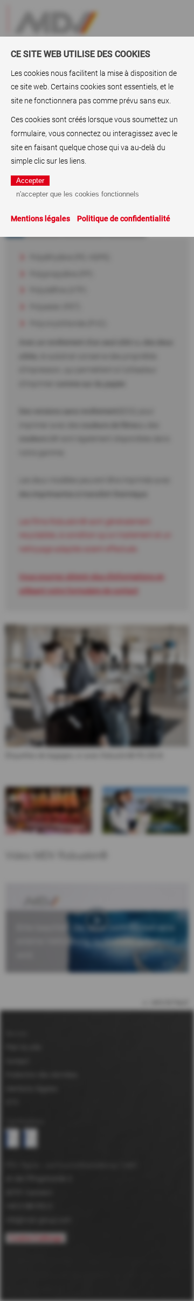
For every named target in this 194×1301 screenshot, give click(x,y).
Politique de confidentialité (123, 218)
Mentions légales (40, 218)
